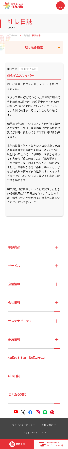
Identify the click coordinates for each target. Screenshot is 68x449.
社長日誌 (25, 35)
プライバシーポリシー (23, 425)
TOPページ (14, 35)
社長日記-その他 (28, 69)
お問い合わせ (49, 425)
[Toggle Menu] (60, 5)
